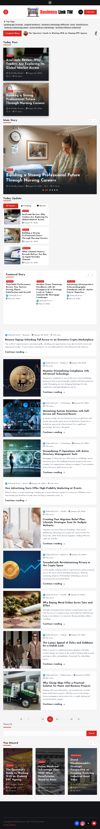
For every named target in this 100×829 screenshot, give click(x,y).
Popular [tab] (12, 206)
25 (57, 719)
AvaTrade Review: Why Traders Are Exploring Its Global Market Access (25, 64)
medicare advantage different (55, 25)
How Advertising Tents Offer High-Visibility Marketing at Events (43, 488)
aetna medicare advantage (42, 28)
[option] (50, 159)
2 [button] (46, 190)
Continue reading (15, 352)
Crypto (9, 56)
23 (43, 719)
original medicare (32, 25)
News (25, 484)
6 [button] (57, 190)
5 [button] (54, 190)
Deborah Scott (15, 296)
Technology (65, 403)
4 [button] (52, 190)
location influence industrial (68, 28)
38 (71, 719)
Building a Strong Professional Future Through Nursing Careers (25, 99)
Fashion (64, 635)
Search (7, 724)
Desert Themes (9, 825)
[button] (91, 121)
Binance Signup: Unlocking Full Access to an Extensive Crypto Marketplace (49, 340)
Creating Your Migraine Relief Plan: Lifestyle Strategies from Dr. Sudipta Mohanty (64, 522)
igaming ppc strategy (13, 25)
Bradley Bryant (17, 73)
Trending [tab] (27, 206)
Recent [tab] (43, 206)
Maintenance (66, 675)
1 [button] (43, 190)
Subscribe (90, 12)
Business (26, 248)
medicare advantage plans (16, 28)
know (73, 25)
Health (9, 91)
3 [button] (50, 190)
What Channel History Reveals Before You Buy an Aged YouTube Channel (82, 773)
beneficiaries (82, 25)
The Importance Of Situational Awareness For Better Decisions (49, 287)
